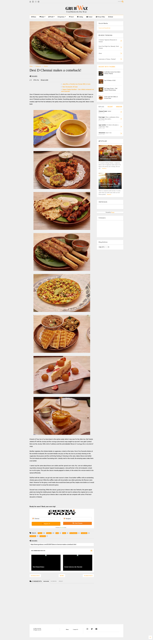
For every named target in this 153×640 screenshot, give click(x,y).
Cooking (80, 17)
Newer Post (35, 575)
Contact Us (75, 629)
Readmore (104, 168)
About (111, 17)
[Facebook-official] (96, 629)
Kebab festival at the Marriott (73, 567)
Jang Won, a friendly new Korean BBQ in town (76, 84)
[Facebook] (38, 1)
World (51, 17)
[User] (30, 1)
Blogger (112, 212)
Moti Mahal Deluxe (38, 567)
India (42, 17)
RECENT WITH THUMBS (107, 67)
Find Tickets (78, 523)
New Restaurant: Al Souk (70, 87)
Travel (72, 17)
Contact (90, 17)
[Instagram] (35, 1)
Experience (61, 17)
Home (34, 17)
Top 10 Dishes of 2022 (110, 80)
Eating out (38, 66)
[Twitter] (33, 1)
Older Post (88, 575)
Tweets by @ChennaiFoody (104, 28)
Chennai (46, 66)
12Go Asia (62, 527)
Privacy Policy (101, 17)
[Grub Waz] (76, 12)
